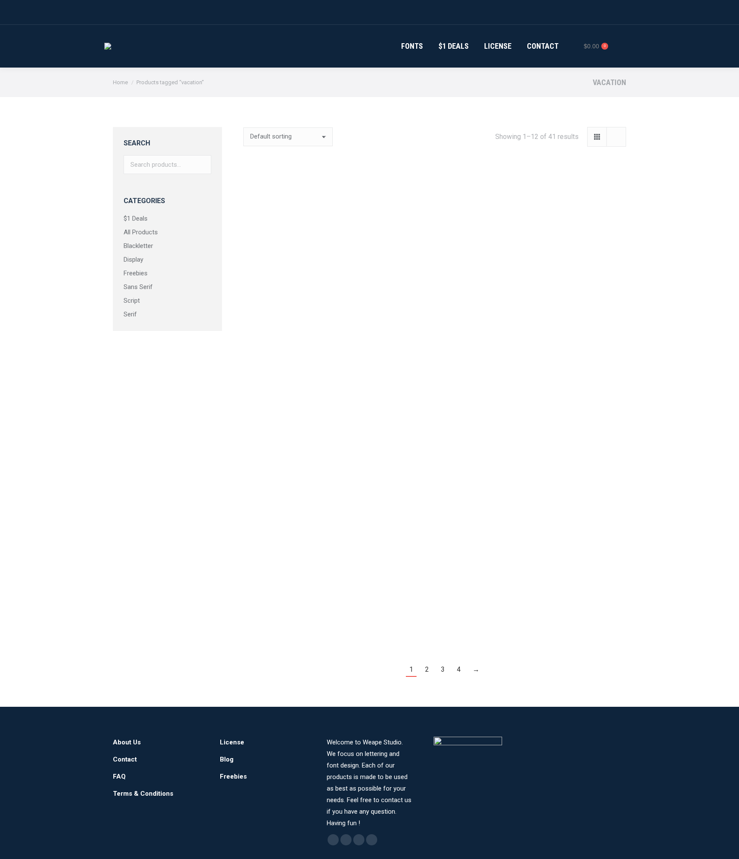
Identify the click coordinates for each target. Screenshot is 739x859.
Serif (130, 314)
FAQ (119, 776)
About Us (127, 742)
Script (132, 300)
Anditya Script (434, 374)
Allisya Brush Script (566, 251)
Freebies (136, 273)
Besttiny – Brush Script (435, 622)
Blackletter (138, 246)
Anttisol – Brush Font (566, 374)
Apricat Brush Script (302, 498)
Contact (125, 759)
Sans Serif (138, 287)
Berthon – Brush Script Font (303, 622)
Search (202, 164)
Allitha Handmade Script (302, 374)
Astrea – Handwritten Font (434, 498)
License (232, 742)
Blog (227, 759)
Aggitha (303, 251)
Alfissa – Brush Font (434, 251)
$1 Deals (136, 218)
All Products (141, 232)
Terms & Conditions (143, 793)
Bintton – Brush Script (566, 622)
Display (133, 259)
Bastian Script (566, 498)
